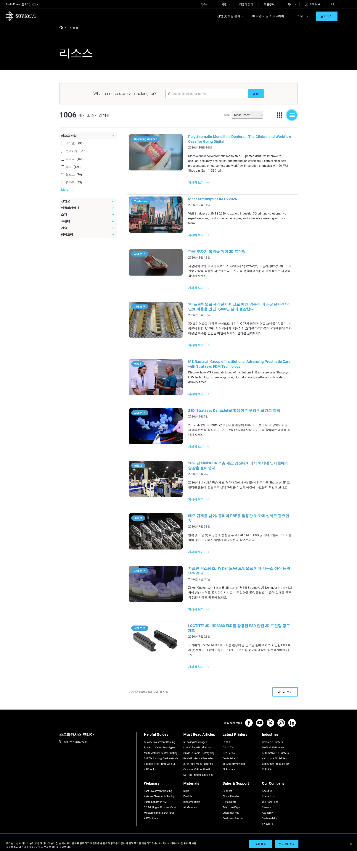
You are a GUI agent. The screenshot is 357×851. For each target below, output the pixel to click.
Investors (267, 823)
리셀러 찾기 (246, 4)
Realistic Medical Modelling (198, 758)
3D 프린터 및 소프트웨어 (267, 16)
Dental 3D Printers (272, 742)
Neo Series (229, 753)
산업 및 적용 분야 (228, 16)
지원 (224, 4)
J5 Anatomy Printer (234, 763)
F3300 (226, 742)
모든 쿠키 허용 (287, 844)
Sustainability (270, 818)
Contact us (268, 796)
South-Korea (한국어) (18, 4)
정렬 (227, 115)
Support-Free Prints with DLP (160, 763)
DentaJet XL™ (231, 758)
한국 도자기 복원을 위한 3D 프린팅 (217, 251)
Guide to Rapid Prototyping (199, 753)
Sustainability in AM (155, 801)
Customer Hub (231, 812)
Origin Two (229, 747)
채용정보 (269, 4)
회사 (289, 4)
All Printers (229, 769)
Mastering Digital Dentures (159, 812)
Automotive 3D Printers (275, 753)
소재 (300, 16)
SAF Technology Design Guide (161, 758)
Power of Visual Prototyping (160, 747)
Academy (267, 812)
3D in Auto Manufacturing (198, 763)
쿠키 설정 (260, 844)
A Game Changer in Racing (159, 796)
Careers (266, 807)
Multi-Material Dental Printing (161, 753)
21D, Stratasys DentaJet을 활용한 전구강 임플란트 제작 (234, 410)
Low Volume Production (197, 747)
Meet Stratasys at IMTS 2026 (212, 199)
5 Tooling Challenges (195, 742)
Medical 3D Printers (273, 747)
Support (227, 790)
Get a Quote (229, 801)
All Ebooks (150, 769)
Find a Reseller (231, 796)
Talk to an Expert (232, 807)
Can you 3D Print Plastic (197, 769)
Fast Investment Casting (158, 790)
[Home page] (60, 27)
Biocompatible (191, 801)
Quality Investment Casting (159, 742)
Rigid (186, 790)
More (64, 189)
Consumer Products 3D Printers (275, 766)
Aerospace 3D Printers (275, 758)
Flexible (187, 796)
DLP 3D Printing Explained (198, 774)
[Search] (333, 4)
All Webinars (151, 818)
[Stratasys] (21, 16)
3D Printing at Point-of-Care (160, 807)
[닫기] (351, 844)
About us (267, 790)
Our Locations (270, 801)
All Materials (190, 807)
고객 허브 (314, 4)
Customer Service (233, 818)
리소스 (204, 4)
